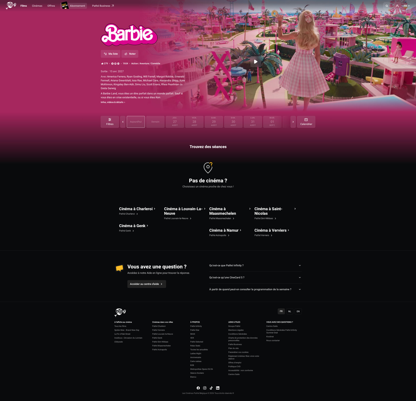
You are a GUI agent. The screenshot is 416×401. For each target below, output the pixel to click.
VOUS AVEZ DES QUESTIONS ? (279, 322)
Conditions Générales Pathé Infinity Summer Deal (281, 331)
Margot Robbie (165, 77)
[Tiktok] (211, 388)
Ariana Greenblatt (120, 80)
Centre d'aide (234, 374)
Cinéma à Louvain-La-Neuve (183, 211)
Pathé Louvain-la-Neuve (176, 218)
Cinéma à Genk (132, 226)
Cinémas (37, 6)
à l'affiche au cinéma (123, 322)
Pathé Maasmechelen (220, 218)
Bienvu (193, 376)
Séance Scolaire (197, 373)
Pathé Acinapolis (218, 235)
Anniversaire (195, 357)
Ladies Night (195, 353)
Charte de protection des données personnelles (243, 339)
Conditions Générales (237, 334)
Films (23, 6)
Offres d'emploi (234, 362)
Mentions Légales (236, 330)
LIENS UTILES (234, 322)
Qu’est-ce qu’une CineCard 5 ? (226, 277)
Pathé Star (194, 330)
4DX (192, 337)
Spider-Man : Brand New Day (126, 330)
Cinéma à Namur (224, 230)
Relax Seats (195, 345)
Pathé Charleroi (127, 214)
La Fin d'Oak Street (122, 334)
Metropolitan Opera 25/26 (201, 369)
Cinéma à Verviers (270, 230)
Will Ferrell (149, 77)
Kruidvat (270, 336)
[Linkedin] (218, 388)
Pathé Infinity (196, 326)
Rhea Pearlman (170, 84)
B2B (192, 365)
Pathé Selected (196, 341)
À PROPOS (195, 322)
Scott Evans (153, 84)
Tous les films (120, 326)
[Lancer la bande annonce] (255, 61)
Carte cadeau (196, 361)
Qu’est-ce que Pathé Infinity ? (226, 265)
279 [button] (106, 63)
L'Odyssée (118, 341)
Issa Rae (137, 80)
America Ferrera (116, 77)
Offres (51, 6)
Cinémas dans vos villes (162, 322)
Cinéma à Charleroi (136, 209)
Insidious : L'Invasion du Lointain (128, 337)
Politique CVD (234, 366)
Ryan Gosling (134, 77)
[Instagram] (205, 388)
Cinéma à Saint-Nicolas (268, 211)
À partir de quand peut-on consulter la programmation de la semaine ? (250, 289)
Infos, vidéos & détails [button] (112, 102)
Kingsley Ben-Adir (124, 84)
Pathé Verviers (262, 235)
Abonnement (77, 6)
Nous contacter (273, 340)
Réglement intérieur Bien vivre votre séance (243, 357)
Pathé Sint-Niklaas (263, 218)
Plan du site (233, 348)
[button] (387, 6)
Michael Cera (150, 80)
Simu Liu (140, 84)
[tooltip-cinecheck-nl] (112, 64)
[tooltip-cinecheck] (115, 64)
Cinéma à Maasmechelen (222, 211)
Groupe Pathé (234, 326)
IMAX (192, 334)
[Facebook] (198, 388)
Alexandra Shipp (168, 80)
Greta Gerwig (108, 88)
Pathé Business (101, 6)
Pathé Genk (125, 230)
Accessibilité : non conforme (240, 370)
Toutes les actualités (199, 349)
